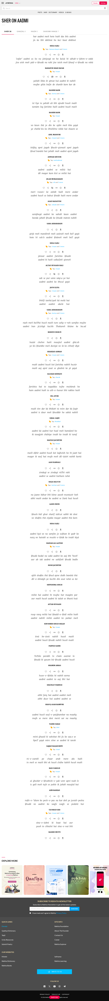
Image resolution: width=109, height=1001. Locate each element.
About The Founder (61, 931)
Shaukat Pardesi (54, 685)
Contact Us (58, 935)
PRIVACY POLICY (45, 994)
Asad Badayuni (54, 201)
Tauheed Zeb (54, 810)
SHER (45, 12)
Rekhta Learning (60, 961)
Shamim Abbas (54, 666)
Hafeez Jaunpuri (54, 440)
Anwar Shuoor (54, 157)
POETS (40, 12)
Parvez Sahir (54, 646)
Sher (7, 31)
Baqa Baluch (54, 482)
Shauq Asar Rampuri (54, 705)
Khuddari (58, 421)
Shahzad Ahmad (54, 352)
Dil (54, 182)
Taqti (3, 935)
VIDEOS (61, 12)
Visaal (58, 749)
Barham (54, 485)
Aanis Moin (54, 504)
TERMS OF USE (56, 994)
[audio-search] (105, 8)
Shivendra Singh (54, 585)
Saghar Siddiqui (54, 374)
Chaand (54, 138)
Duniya (54, 93)
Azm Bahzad (54, 790)
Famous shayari (54, 49)
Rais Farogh (54, 768)
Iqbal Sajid (55, 418)
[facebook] (44, 986)
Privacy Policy (61, 913)
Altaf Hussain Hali (54, 266)
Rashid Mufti (55, 832)
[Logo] (9, 3)
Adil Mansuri (54, 135)
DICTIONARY (53, 12)
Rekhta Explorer (60, 944)
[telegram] (64, 986)
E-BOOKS (68, 12)
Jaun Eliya (54, 288)
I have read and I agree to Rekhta (49, 913)
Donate (95, 3)
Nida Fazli (54, 46)
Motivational (58, 160)
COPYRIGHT (65, 994)
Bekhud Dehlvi (54, 332)
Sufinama (57, 956)
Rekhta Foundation (61, 926)
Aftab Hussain (54, 604)
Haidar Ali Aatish (54, 543)
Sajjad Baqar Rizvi (54, 746)
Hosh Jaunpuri (54, 565)
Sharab (58, 377)
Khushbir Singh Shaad (54, 624)
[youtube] (54, 986)
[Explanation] (52, 77)
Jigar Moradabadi (54, 179)
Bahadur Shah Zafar (54, 68)
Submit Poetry (7, 944)
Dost (57, 727)
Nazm (34, 31)
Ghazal (21, 31)
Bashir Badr (54, 90)
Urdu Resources (7, 940)
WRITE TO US (57, 972)
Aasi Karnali (54, 462)
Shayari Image (51, 31)
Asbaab (54, 204)
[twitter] (49, 986)
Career (57, 940)
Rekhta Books (7, 965)
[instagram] (59, 986)
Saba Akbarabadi (54, 224)
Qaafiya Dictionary (9, 931)
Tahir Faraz (54, 724)
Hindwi (4, 956)
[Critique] (59, 55)
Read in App (54, 997)
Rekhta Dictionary (8, 961)
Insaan (58, 71)
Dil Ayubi (54, 396)
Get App (103, 3)
